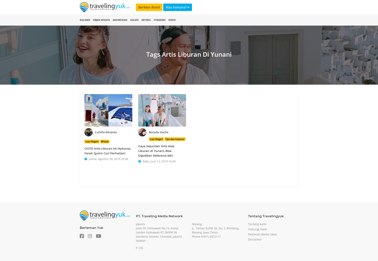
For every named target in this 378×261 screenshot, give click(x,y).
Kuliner (85, 20)
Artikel (146, 20)
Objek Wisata (101, 20)
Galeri (134, 20)
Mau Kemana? (176, 7)
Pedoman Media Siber (262, 234)
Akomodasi (120, 20)
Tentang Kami (257, 224)
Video (172, 20)
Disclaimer (255, 239)
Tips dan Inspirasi (174, 139)
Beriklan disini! (149, 7)
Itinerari (160, 20)
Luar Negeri (91, 141)
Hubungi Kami (257, 229)
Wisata (104, 141)
